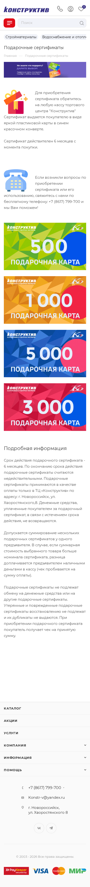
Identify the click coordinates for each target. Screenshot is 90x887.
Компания (15, 745)
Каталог (12, 708)
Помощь (13, 770)
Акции (11, 721)
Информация (18, 758)
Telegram (51, 828)
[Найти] (81, 23)
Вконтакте (39, 828)
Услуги (11, 733)
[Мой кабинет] (70, 9)
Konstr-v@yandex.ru (46, 797)
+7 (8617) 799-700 (44, 788)
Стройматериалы (21, 37)
